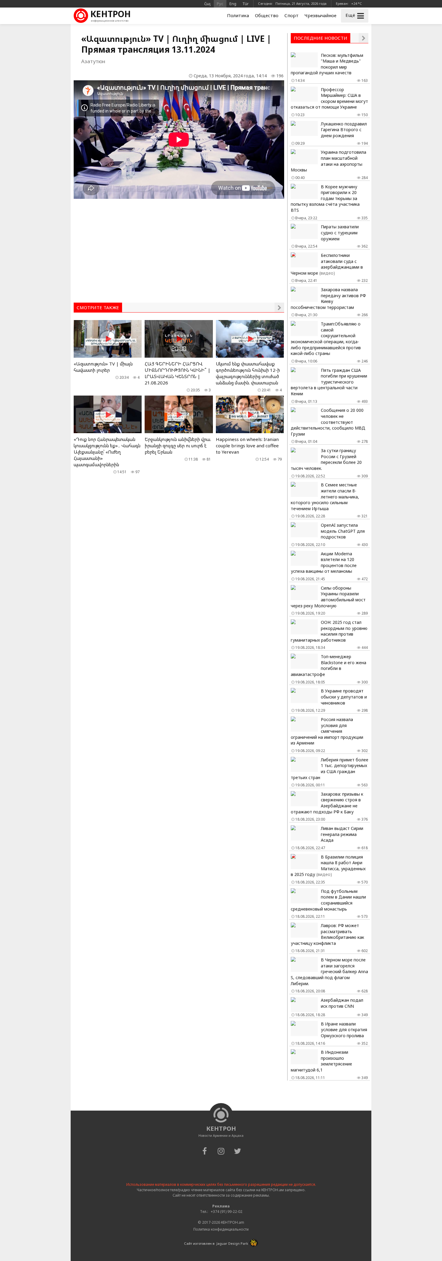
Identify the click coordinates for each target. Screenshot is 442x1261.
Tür (245, 3)
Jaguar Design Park (232, 1243)
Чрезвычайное (320, 15)
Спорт (291, 15)
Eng (232, 3)
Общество (266, 15)
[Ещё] (279, 307)
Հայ (207, 3)
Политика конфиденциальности (221, 1229)
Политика (238, 15)
